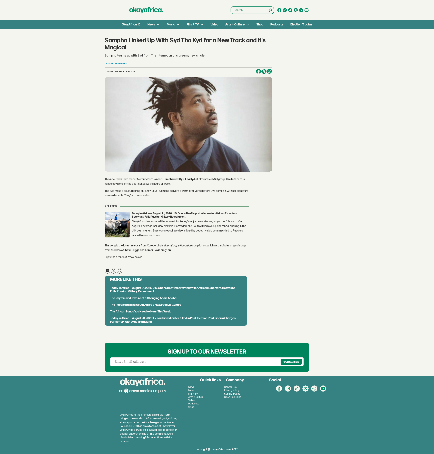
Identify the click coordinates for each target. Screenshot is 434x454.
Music (171, 24)
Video (214, 24)
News (151, 24)
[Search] (270, 10)
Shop (259, 24)
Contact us (230, 387)
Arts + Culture (235, 24)
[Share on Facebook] (258, 71)
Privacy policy (231, 390)
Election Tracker (301, 24)
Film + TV (193, 24)
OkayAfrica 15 (131, 24)
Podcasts (276, 24)
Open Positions (232, 397)
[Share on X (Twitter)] (264, 71)
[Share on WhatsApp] (119, 271)
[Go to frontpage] (146, 10)
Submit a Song (232, 393)
